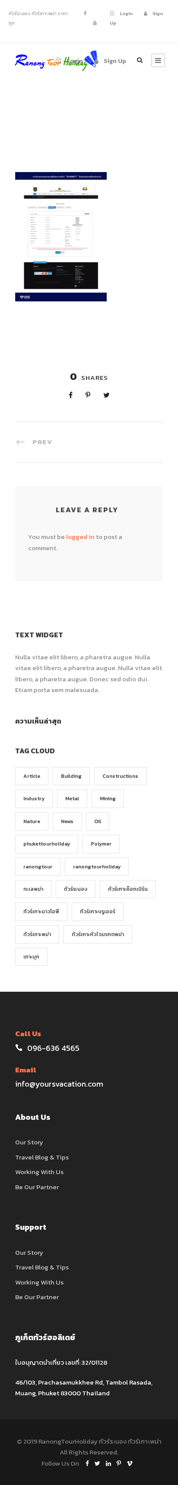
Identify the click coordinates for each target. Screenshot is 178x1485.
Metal (72, 798)
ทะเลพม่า (33, 889)
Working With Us (39, 1172)
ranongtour (37, 867)
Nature (31, 821)
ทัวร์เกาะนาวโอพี (41, 911)
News (67, 821)
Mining (108, 798)
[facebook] (85, 13)
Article (31, 776)
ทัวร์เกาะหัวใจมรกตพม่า (98, 934)
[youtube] (95, 22)
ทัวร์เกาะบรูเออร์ (97, 911)
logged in (80, 537)
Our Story (29, 1142)
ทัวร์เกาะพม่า (37, 934)
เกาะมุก (31, 957)
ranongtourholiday (97, 867)
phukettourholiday (46, 844)
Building (71, 776)
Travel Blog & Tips (42, 1157)
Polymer (101, 844)
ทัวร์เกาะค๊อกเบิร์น (128, 889)
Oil (97, 821)
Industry (33, 798)
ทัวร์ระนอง (75, 889)
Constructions (120, 776)
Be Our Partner (37, 1187)
